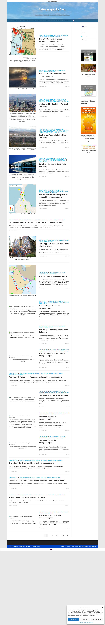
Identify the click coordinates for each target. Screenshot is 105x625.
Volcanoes (57, 36)
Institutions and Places (50, 160)
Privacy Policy (87, 622)
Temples (43, 494)
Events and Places (44, 36)
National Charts (52, 101)
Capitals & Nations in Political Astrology (52, 100)
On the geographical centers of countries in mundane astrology (36, 222)
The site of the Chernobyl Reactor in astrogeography (31, 463)
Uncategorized (61, 219)
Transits (51, 132)
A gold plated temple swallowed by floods (27, 497)
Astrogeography (48, 35)
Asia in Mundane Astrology (46, 129)
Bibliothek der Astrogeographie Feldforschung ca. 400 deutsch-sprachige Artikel (88, 102)
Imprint (91, 622)
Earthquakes (64, 35)
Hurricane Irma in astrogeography (53, 395)
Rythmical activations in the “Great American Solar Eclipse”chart (37, 480)
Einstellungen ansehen (97, 619)
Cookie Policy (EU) (92, 546)
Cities (57, 100)
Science (46, 392)
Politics (60, 101)
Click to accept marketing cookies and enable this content (88, 53)
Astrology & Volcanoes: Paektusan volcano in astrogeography (35, 377)
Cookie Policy (80, 622)
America (41, 35)
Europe (45, 131)
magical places (45, 219)
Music (51, 302)
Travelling (47, 71)
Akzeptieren (73, 619)
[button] (102, 607)
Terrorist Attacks (58, 302)
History (52, 36)
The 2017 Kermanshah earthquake (53, 276)
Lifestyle (46, 302)
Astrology (57, 35)
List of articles (73, 546)
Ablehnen (85, 619)
